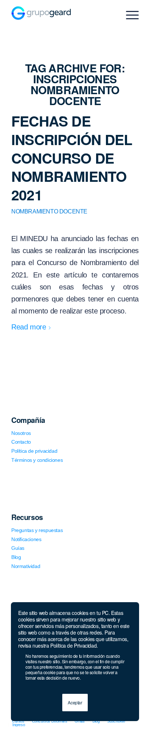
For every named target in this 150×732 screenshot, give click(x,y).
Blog (16, 557)
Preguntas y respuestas (37, 530)
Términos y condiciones (37, 460)
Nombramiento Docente (49, 211)
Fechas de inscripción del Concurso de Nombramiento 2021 (71, 158)
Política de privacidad (34, 451)
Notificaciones (26, 539)
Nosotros (21, 433)
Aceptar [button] (75, 702)
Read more (28, 327)
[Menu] (129, 14)
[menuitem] (16, 725)
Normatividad (25, 566)
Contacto (21, 442)
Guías (17, 548)
